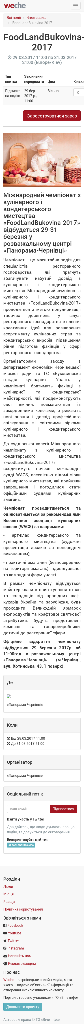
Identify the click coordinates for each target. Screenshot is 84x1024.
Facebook (15, 925)
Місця (8, 893)
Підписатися (63, 808)
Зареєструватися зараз (52, 116)
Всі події (14, 17)
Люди (8, 886)
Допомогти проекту (22, 1006)
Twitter (13, 940)
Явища (9, 901)
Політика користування (23, 909)
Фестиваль (36, 17)
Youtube (14, 933)
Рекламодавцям (22, 963)
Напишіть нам (20, 955)
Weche (8, 979)
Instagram (15, 948)
